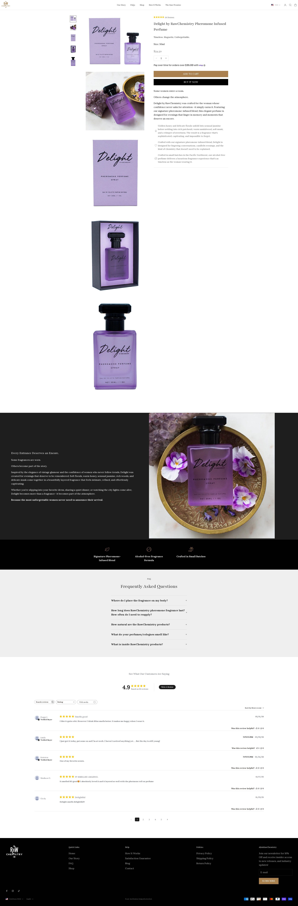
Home (72, 853)
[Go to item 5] (73, 62)
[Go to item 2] (73, 28)
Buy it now (191, 82)
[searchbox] (42, 702)
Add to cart (191, 73)
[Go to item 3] (73, 38)
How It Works (155, 5)
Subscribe (268, 881)
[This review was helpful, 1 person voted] (257, 748)
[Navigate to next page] (167, 819)
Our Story (121, 5)
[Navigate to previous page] (131, 819)
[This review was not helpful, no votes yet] (261, 728)
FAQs (132, 5)
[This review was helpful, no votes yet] (256, 728)
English (29, 899)
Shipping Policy (204, 858)
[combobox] (66, 702)
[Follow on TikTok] (19, 891)
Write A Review (167, 687)
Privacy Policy (204, 853)
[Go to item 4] (73, 49)
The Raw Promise (173, 5)
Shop (142, 5)
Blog (127, 863)
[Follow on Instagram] (13, 891)
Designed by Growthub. (145, 899)
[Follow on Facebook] (7, 891)
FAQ (71, 863)
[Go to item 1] (73, 19)
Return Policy (203, 863)
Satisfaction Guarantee (138, 858)
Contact (129, 868)
